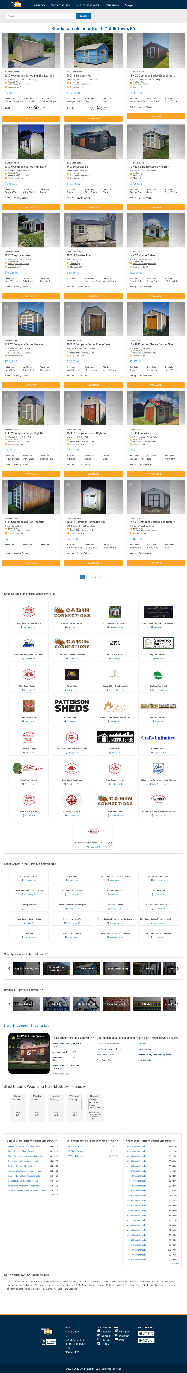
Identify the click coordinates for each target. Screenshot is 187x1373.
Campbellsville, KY (159, 690)
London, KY (73, 658)
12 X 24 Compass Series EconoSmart (152, 521)
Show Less (55, 1194)
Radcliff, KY (159, 721)
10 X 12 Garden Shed (79, 255)
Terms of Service (75, 1343)
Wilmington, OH (116, 815)
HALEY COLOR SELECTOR (88, 5)
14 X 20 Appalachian (17, 255)
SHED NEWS (39, 5)
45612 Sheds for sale (136, 1185)
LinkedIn (105, 1335)
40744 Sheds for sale (136, 1249)
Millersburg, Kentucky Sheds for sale (24, 1185)
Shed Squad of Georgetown (144, 530)
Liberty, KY (159, 658)
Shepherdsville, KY (116, 690)
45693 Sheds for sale (136, 1200)
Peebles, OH (95, 847)
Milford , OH (116, 753)
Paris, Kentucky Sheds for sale (21, 1151)
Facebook (106, 1331)
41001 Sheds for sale (136, 1195)
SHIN (67, 1327)
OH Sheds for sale (76, 1151)
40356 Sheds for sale (136, 1225)
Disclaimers (72, 1352)
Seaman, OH (30, 784)
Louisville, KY (30, 721)
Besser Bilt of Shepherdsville (19, 175)
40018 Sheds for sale (136, 1235)
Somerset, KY (29, 690)
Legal (68, 1347)
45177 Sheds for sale (136, 1254)
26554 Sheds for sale (136, 1210)
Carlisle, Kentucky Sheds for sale (22, 1166)
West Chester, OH (159, 784)
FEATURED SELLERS (60, 5)
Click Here (142, 1043)
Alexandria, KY (160, 627)
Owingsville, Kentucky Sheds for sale (24, 1175)
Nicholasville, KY (116, 627)
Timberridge (75, 263)
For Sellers (72, 1331)
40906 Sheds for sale (136, 1230)
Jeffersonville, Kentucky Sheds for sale (24, 1171)
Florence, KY (30, 658)
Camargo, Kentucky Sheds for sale (23, 1180)
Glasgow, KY (73, 753)
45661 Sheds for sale (136, 1171)
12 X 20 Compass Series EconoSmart (152, 75)
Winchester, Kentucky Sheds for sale (24, 1146)
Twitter (105, 1343)
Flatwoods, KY (73, 690)
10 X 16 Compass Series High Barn (25, 166)
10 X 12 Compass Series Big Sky (86, 521)
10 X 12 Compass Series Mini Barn (150, 166)
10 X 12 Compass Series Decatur (24, 344)
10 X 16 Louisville (140, 433)
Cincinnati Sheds (139, 175)
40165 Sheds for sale (136, 1156)
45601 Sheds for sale (136, 1205)
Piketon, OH (30, 815)
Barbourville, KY (73, 721)
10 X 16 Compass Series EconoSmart (89, 344)
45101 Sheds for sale (136, 1244)
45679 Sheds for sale (136, 1151)
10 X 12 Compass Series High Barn (25, 433)
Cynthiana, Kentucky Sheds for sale (23, 1161)
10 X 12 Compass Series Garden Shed (152, 344)
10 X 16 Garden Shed (79, 75)
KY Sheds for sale (75, 1146)
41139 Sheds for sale (136, 1166)
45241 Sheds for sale (136, 1220)
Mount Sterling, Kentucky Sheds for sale (25, 1156)
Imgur (122, 1339)
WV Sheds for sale (76, 1156)
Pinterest (124, 1335)
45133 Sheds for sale (136, 1215)
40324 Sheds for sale (136, 1146)
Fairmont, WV (73, 815)
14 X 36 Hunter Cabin (142, 255)
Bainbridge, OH (159, 753)
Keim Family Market (141, 84)
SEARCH (83, 16)
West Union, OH (73, 784)
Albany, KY (30, 753)
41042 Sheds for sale (136, 1175)
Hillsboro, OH (116, 784)
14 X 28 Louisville (77, 166)
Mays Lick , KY (73, 627)
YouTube (106, 1339)
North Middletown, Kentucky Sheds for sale (26, 1190)
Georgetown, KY (29, 627)
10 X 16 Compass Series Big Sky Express (29, 75)
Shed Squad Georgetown (18, 84)
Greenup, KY (116, 658)
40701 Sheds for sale (136, 1259)
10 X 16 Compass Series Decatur (24, 521)
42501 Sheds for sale (136, 1190)
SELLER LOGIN (112, 5)
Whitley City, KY (116, 721)
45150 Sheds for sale (136, 1161)
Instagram (124, 1331)
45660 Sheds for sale (136, 1240)
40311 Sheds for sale (136, 1180)
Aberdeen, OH (159, 815)
